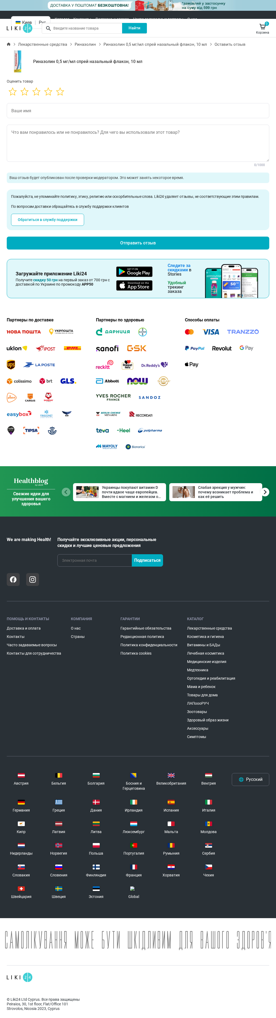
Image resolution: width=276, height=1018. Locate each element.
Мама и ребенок (201, 686)
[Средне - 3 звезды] (36, 92)
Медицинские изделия (206, 661)
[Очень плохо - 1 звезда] (13, 92)
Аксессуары (197, 728)
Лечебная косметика (205, 653)
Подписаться (147, 560)
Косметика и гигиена (205, 636)
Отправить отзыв (138, 242)
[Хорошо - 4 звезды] (48, 92)
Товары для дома (202, 695)
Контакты (82, 19)
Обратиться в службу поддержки (47, 219)
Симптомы (196, 737)
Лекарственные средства (42, 44)
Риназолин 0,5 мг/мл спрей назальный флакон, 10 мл (155, 44)
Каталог (62, 19)
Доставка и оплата (112, 19)
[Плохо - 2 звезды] (24, 92)
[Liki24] (19, 977)
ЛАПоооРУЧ (198, 703)
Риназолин (85, 44)
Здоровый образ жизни (208, 720)
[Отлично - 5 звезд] (60, 92)
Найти (134, 28)
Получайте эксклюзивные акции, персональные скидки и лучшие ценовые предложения (106, 542)
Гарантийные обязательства (145, 628)
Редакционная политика (142, 636)
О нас (192, 19)
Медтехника (197, 670)
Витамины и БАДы (203, 645)
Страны (78, 636)
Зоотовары (197, 712)
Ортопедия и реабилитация (211, 678)
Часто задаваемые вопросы (158, 19)
